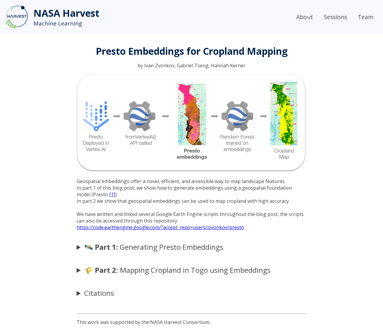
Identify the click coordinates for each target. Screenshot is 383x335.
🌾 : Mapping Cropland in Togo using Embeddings (177, 270)
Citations (99, 293)
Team (365, 17)
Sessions (335, 17)
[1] (112, 194)
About (304, 17)
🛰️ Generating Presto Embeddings (153, 247)
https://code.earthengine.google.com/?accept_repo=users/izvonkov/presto (160, 227)
